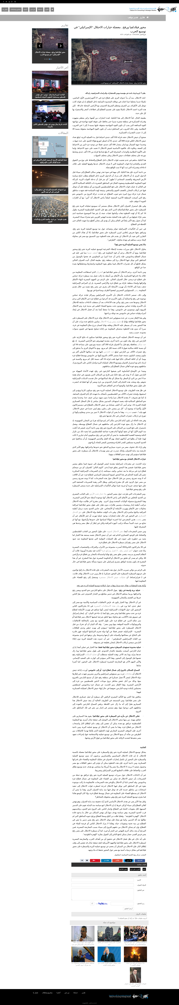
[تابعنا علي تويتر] (6, 2)
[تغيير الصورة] (92, 903)
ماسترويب (85, 1003)
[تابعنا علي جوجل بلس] (12, 2)
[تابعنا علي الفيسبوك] (3, 2)
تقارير (142, 17)
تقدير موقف (133, 17)
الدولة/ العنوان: (141, 885)
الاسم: (139, 880)
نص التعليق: (140, 890)
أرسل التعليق (128, 908)
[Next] (65, 45)
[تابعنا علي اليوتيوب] (9, 2)
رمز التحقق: (140, 903)
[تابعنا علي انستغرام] (15, 2)
